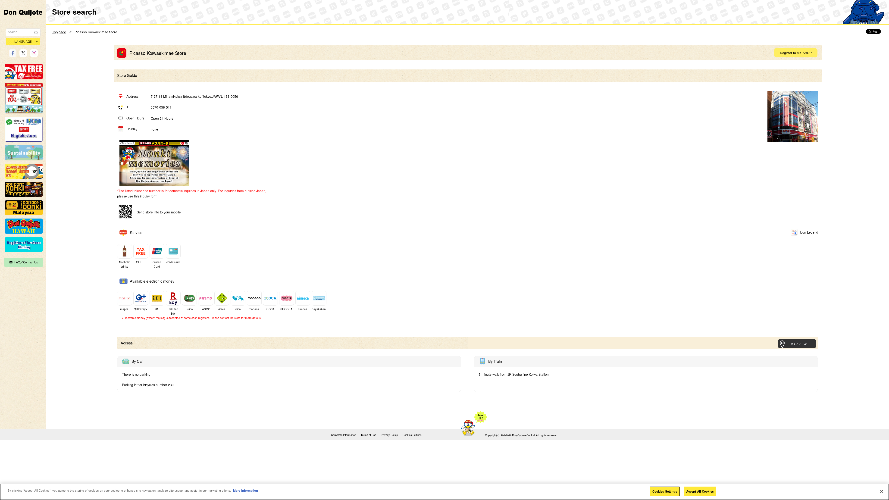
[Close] (881, 491)
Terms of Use (368, 435)
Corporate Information (343, 435)
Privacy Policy (389, 435)
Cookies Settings (412, 435)
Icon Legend (809, 232)
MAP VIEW (799, 344)
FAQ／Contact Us (26, 262)
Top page (59, 31)
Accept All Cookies (700, 491)
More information (245, 490)
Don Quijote (23, 12)
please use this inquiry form (137, 196)
